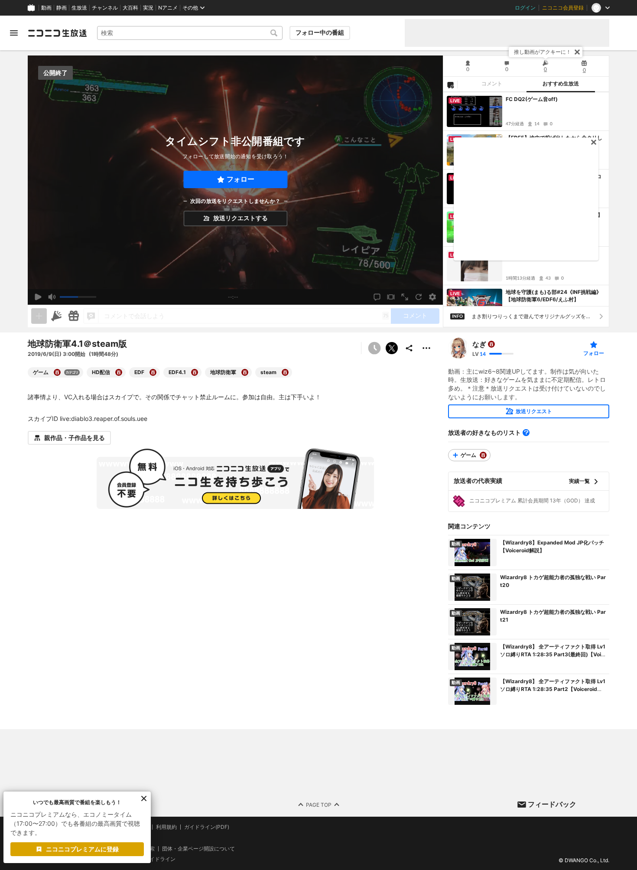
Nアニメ (168, 7)
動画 (46, 7)
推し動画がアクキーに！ (542, 52)
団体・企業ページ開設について (198, 848)
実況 (148, 7)
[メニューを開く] (14, 33)
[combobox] (190, 33)
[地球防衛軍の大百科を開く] (244, 372)
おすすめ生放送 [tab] (561, 84)
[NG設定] (450, 84)
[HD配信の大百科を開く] (118, 372)
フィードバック (552, 804)
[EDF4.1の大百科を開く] (194, 372)
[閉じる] (577, 52)
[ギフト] (73, 316)
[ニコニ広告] (56, 316)
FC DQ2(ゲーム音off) (532, 99)
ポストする (392, 348)
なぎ (479, 344)
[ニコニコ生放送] (57, 33)
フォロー (240, 179)
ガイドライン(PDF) (206, 827)
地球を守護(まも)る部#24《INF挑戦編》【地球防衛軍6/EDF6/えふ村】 (553, 296)
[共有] (409, 348)
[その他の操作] (426, 348)
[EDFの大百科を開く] (153, 372)
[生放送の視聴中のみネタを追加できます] (39, 316)
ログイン (525, 7)
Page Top (319, 805)
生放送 (79, 7)
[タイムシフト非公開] (374, 348)
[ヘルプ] (526, 432)
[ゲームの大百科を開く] (57, 372)
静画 (61, 7)
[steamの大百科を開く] (285, 372)
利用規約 (166, 827)
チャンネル (105, 7)
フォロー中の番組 (320, 32)
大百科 (130, 7)
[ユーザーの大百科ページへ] (491, 344)
